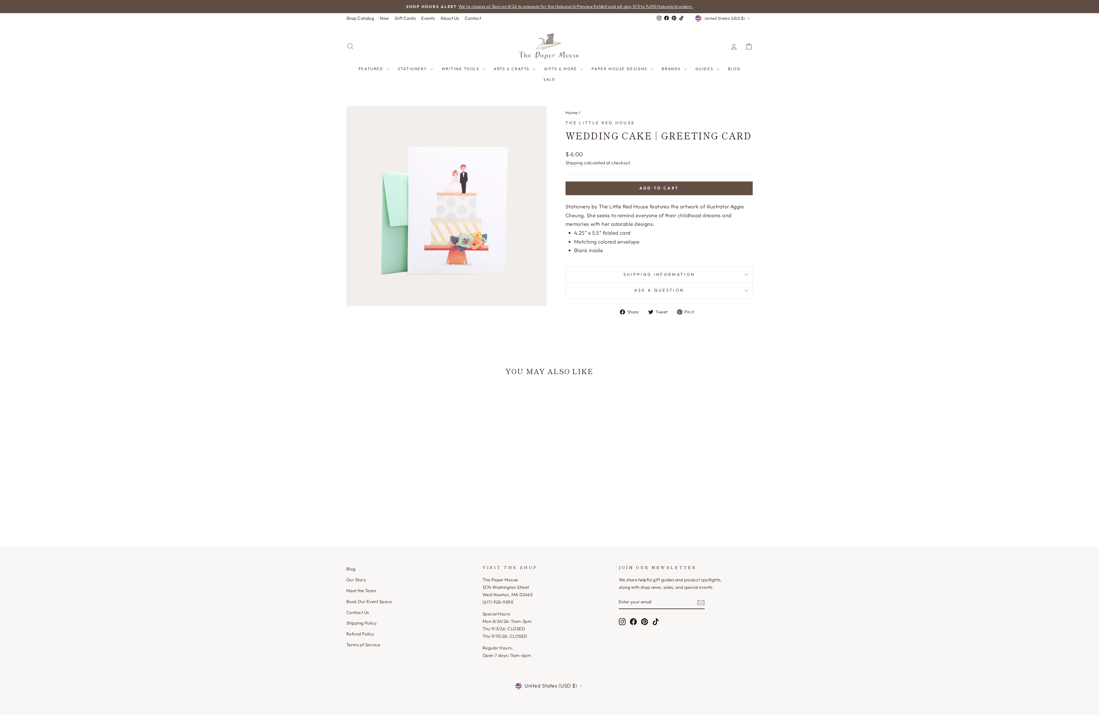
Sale (549, 79)
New (384, 18)
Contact (473, 18)
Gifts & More (561, 68)
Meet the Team (361, 590)
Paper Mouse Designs (620, 68)
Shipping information (659, 274)
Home (572, 112)
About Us (449, 18)
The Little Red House (600, 122)
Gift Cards (405, 18)
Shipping (574, 162)
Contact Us (357, 612)
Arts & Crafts (512, 68)
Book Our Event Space (369, 601)
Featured (372, 68)
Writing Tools (461, 68)
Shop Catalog (360, 18)
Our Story (356, 579)
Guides (705, 68)
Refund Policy (360, 634)
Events (428, 18)
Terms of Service (363, 644)
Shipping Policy (361, 623)
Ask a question (659, 290)
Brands (672, 68)
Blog (734, 68)
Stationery (413, 68)
